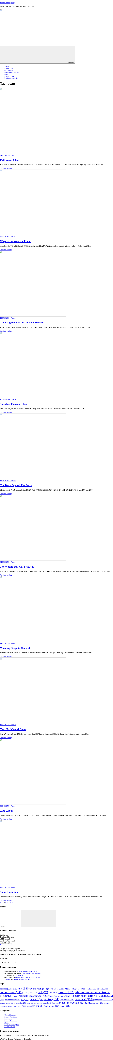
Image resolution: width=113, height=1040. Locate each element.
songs (65, 1002)
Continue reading (6, 168)
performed (84, 999)
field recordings (35, 995)
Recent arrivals (9, 76)
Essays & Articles (10, 1017)
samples (48, 1003)
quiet (30, 1003)
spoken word (97, 1003)
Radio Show (8, 68)
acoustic (6, 989)
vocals (54, 1006)
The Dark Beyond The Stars (16, 485)
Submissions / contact (11, 72)
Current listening (10, 1015)
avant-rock (39, 988)
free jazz (59, 996)
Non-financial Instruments (22, 979)
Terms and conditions (7, 945)
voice (64, 1006)
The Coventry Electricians (28, 971)
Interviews (8, 1019)
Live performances (10, 1021)
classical (95, 989)
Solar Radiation (9, 892)
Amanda (7, 979)
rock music (39, 1003)
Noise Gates (19, 975)
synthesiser (19, 1006)
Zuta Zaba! (6, 810)
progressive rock (6, 1003)
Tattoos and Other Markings (31, 973)
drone (67, 992)
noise (52, 999)
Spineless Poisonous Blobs (14, 403)
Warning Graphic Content (15, 648)
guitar (70, 996)
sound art (81, 1002)
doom (54, 992)
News (6, 1023)
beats (53, 989)
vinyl (42, 1005)
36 (11, 902)
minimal (37, 999)
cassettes (83, 988)
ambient (21, 988)
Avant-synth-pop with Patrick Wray (27, 977)
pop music (108, 1000)
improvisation (91, 995)
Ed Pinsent (12, 155)
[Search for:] (10, 926)
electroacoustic (86, 992)
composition (11, 992)
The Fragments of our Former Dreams (22, 322)
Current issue (9, 70)
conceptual (30, 992)
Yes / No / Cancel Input (13, 729)
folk (51, 996)
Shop (6, 74)
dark (43, 992)
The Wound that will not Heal (17, 566)
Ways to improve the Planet (15, 241)
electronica (16, 996)
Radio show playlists (11, 78)
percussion (67, 999)
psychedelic (20, 1003)
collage (104, 989)
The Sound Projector (7, 3)
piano (98, 1000)
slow (56, 1003)
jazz (24, 999)
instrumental (12, 999)
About (6, 66)
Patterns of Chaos (10, 159)
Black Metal (67, 988)
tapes (31, 1006)
